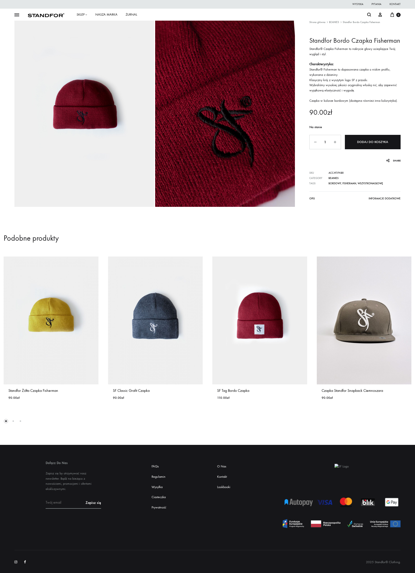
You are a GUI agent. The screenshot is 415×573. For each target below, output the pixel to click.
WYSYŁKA (357, 4)
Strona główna (317, 22)
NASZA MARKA (106, 14)
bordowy (335, 183)
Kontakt (222, 477)
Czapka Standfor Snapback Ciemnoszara (352, 390)
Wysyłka (157, 487)
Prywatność (159, 507)
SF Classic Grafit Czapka (131, 390)
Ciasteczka (159, 497)
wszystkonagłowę (370, 183)
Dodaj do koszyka (372, 142)
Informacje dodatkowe (385, 198)
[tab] (312, 200)
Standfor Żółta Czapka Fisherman (33, 390)
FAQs (155, 466)
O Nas (221, 466)
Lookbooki (223, 487)
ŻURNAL (131, 14)
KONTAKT (395, 4)
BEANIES (334, 22)
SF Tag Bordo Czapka (233, 390)
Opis (312, 198)
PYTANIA (376, 4)
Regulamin (158, 477)
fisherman (349, 183)
